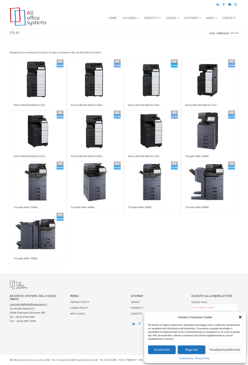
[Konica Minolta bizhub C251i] (38, 79)
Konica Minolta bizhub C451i (201, 105)
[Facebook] (139, 324)
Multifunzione (223, 32)
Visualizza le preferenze (224, 349)
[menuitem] (113, 18)
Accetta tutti (162, 349)
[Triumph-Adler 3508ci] (38, 182)
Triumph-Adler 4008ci (83, 207)
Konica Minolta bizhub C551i (29, 156)
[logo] (28, 18)
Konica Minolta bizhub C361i (143, 105)
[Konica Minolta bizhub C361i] (152, 79)
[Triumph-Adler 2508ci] (209, 131)
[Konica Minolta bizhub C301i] (95, 79)
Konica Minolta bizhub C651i (86, 156)
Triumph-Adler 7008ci (26, 258)
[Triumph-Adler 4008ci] (95, 182)
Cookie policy (186, 358)
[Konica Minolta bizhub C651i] (95, 131)
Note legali (77, 313)
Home (212, 32)
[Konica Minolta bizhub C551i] (38, 131)
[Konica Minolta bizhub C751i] (152, 131)
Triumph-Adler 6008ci (197, 207)
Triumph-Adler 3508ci (26, 207)
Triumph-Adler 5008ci (140, 207)
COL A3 (15, 33)
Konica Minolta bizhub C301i (86, 105)
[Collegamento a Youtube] (229, 4)
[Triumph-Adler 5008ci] (152, 182)
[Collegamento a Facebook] (224, 4)
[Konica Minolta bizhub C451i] (209, 79)
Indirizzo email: (199, 302)
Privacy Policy (202, 358)
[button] (240, 317)
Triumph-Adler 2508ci (197, 156)
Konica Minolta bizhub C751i (143, 156)
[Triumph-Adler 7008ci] (38, 233)
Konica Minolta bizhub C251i (29, 105)
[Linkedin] (134, 324)
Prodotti (137, 308)
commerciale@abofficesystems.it (28, 304)
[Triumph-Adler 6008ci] (209, 182)
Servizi (135, 302)
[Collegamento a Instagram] (235, 4)
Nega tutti (191, 349)
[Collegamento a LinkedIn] (218, 4)
